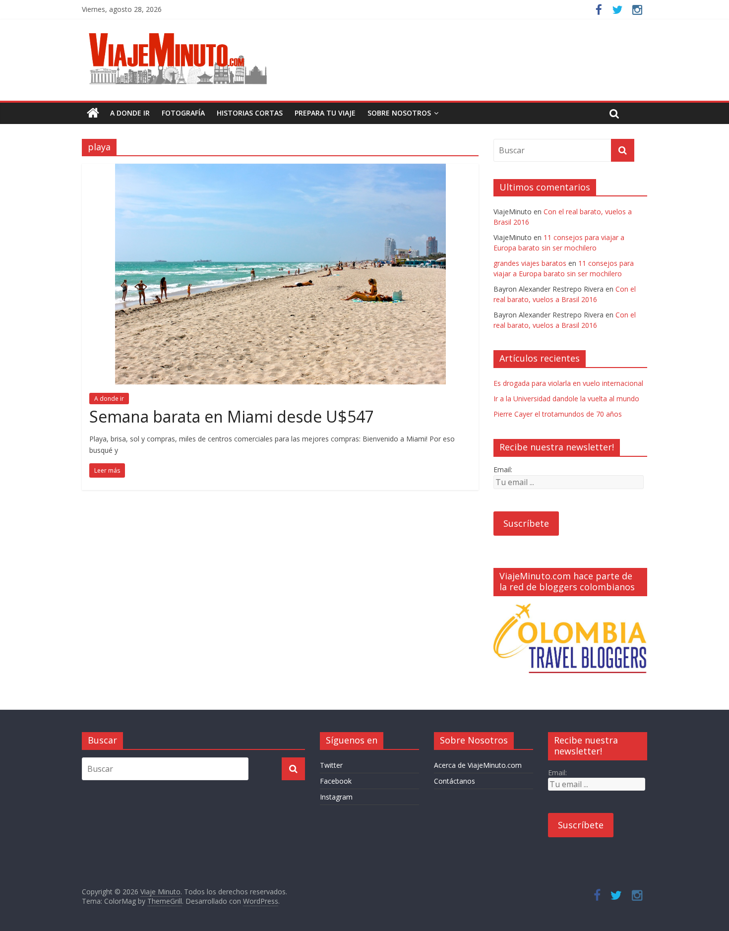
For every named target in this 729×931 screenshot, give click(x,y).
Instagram (336, 797)
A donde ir (130, 113)
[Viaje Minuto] (181, 34)
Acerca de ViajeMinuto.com (478, 765)
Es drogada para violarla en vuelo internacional (568, 383)
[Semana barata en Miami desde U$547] (280, 169)
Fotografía (183, 113)
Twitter (331, 765)
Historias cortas (250, 113)
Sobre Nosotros (399, 113)
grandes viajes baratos (529, 263)
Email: (502, 469)
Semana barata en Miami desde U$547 (231, 416)
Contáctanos (454, 781)
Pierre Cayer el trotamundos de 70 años (557, 414)
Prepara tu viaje (325, 113)
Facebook (336, 781)
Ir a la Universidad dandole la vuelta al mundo (566, 398)
